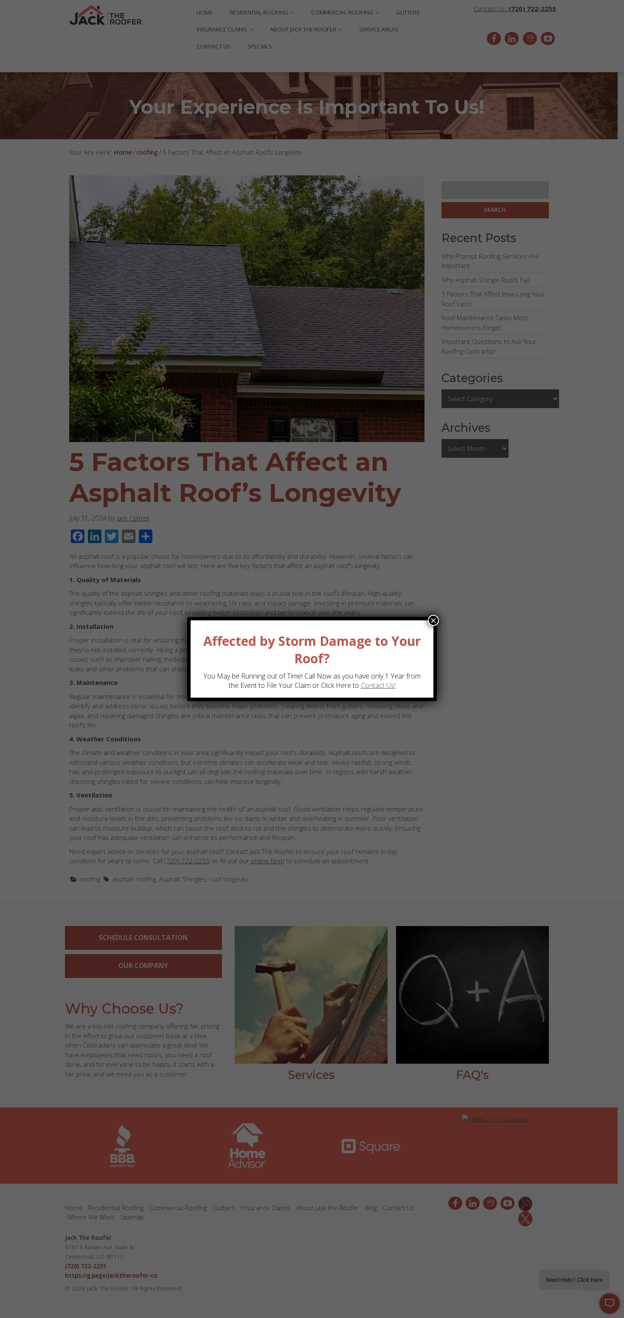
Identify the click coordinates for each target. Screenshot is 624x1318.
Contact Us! (378, 685)
